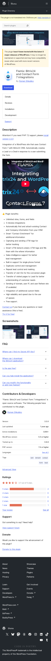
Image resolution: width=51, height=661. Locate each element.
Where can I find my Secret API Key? (18, 352)
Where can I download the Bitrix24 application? (12, 359)
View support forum (10, 528)
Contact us (7, 307)
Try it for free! (8, 314)
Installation (9, 109)
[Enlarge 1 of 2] (21, 328)
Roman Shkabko (26, 81)
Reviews (8, 103)
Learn (4, 584)
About (5, 564)
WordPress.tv (9, 597)
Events (30, 589)
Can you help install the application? (18, 376)
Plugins (30, 572)
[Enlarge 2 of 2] (45, 328)
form (41, 463)
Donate (31, 593)
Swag (30, 597)
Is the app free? (9, 368)
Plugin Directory (8, 11)
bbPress (7, 613)
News (4, 568)
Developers (7, 593)
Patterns (30, 577)
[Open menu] (47, 3)
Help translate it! (44, 18)
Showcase (31, 564)
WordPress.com (10, 605)
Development (10, 115)
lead (46, 463)
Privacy (5, 577)
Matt (5, 609)
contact (45, 458)
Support (8, 121)
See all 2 (45, 452)
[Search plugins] (27, 25)
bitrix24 (38, 458)
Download (8, 88)
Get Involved (32, 584)
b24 (32, 458)
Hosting (5, 572)
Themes (30, 568)
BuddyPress (8, 617)
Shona (11, 628)
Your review (7, 510)
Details (8, 97)
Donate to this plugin (11, 549)
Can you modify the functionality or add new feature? (16, 384)
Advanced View (9, 469)
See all (46, 510)
